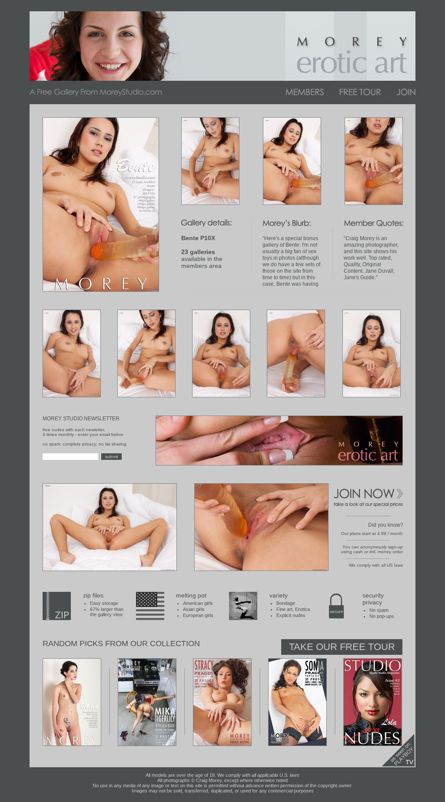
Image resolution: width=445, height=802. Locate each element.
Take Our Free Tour (342, 646)
